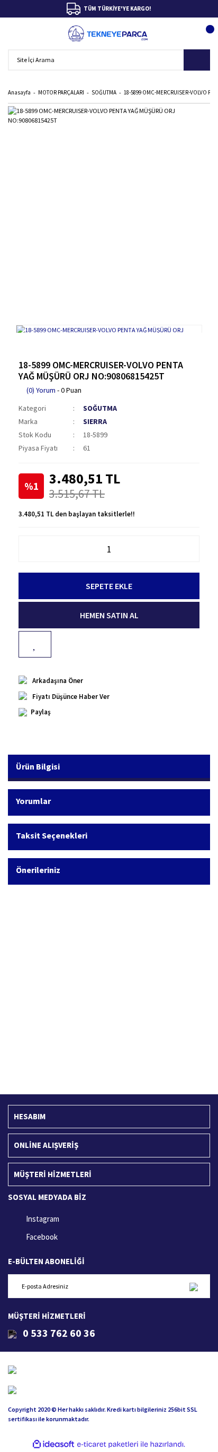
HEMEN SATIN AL (109, 615)
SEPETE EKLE (109, 586)
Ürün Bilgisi (38, 766)
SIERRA (95, 421)
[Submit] (193, 1286)
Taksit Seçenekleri (51, 835)
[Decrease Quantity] (24, 548)
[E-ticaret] (108, 1444)
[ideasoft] (53, 1444)
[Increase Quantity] (193, 548)
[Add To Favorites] (35, 644)
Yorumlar (33, 801)
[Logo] (108, 33)
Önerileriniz (38, 870)
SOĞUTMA (100, 408)
